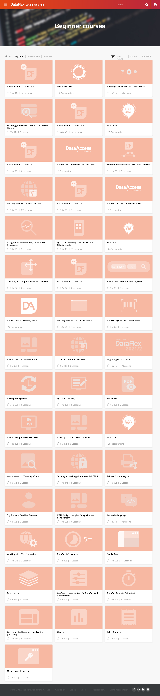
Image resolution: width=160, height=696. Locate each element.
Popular (134, 56)
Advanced (48, 56)
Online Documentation (119, 690)
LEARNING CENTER (35, 5)
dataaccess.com (98, 690)
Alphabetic (147, 56)
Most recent (120, 56)
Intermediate (34, 56)
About (83, 690)
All (10, 56)
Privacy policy (59, 690)
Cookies (73, 690)
